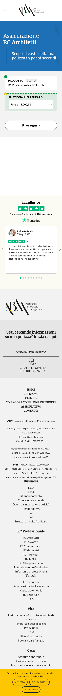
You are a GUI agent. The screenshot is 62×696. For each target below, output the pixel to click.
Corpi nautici (31, 582)
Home (31, 389)
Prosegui (29, 125)
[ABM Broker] (31, 10)
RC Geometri (31, 550)
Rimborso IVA (31, 509)
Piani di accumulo (31, 636)
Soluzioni (31, 398)
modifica (31, 80)
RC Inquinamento (31, 496)
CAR (31, 513)
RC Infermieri (31, 554)
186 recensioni (45, 214)
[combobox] (31, 104)
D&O (31, 487)
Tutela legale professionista (31, 567)
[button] (60, 249)
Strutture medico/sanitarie (31, 521)
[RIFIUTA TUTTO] (58, 682)
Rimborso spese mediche (31, 623)
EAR (31, 517)
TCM (31, 632)
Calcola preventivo (31, 352)
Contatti (31, 410)
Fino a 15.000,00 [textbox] (21, 104)
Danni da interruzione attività (31, 504)
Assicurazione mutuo (31, 657)
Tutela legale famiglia (31, 640)
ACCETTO (20, 682)
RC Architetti (31, 537)
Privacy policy (31, 689)
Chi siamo (31, 393)
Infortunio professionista (31, 571)
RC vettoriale (31, 595)
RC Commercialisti (31, 546)
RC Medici (31, 559)
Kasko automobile (31, 590)
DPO (31, 492)
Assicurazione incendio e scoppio (31, 665)
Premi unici (31, 628)
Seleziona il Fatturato (26, 97)
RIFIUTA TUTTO (39, 682)
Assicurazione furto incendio (31, 586)
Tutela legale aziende (31, 500)
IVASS (45, 457)
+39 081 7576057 (32, 371)
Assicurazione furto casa (31, 661)
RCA (31, 599)
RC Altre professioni (31, 563)
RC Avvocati (31, 542)
